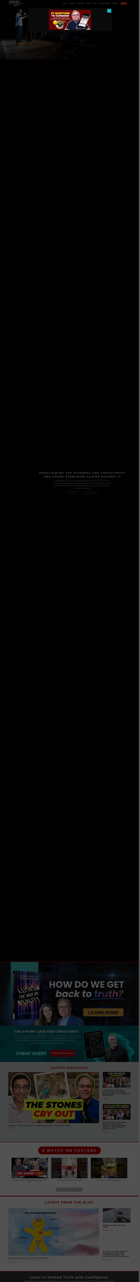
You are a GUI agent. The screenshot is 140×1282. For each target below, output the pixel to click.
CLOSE (109, 10)
